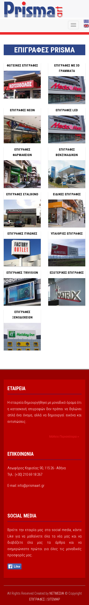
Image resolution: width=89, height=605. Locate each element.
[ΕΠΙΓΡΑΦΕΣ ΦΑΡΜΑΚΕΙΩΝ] (22, 174)
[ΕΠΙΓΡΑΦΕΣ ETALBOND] (22, 213)
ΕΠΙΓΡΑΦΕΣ (34, 10)
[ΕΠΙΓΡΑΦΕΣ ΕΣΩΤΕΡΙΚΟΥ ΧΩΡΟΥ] (66, 291)
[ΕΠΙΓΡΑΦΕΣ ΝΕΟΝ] (22, 129)
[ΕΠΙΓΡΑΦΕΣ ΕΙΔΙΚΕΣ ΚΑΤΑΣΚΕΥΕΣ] (66, 213)
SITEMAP (53, 599)
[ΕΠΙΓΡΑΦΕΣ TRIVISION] (22, 291)
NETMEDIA (56, 593)
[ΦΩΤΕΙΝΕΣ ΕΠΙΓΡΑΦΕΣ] (22, 84)
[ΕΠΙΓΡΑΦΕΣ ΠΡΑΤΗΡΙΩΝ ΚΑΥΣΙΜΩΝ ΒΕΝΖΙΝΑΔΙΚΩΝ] (66, 174)
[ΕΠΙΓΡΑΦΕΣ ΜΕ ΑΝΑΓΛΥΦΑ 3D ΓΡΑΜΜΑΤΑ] (66, 90)
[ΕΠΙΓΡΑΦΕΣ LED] (66, 129)
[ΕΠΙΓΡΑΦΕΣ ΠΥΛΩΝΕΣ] (22, 252)
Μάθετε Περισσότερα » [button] (64, 436)
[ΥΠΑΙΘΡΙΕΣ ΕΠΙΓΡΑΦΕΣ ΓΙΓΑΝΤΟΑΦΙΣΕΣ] (66, 252)
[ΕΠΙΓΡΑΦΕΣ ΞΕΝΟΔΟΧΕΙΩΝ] (22, 336)
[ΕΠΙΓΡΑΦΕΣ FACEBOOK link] (14, 566)
